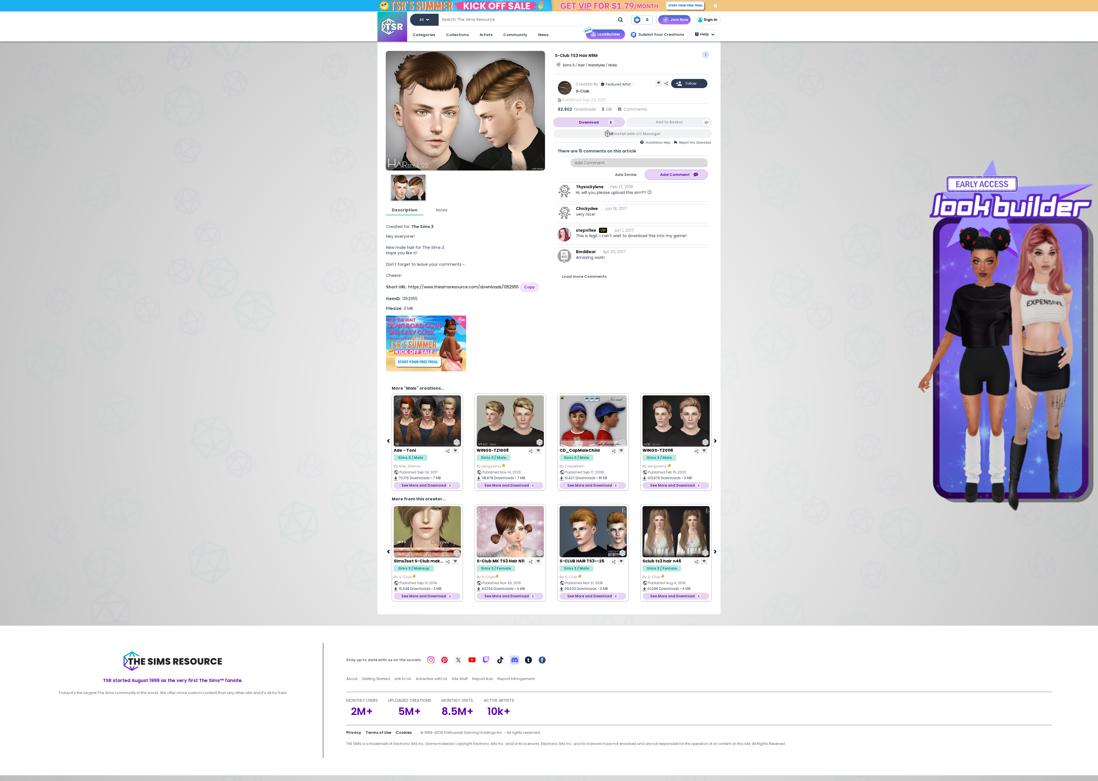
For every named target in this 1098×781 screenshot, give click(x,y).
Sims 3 (568, 65)
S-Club (582, 91)
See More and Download (423, 485)
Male (612, 65)
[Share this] (666, 83)
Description (404, 210)
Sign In (710, 19)
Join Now (679, 19)
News (543, 34)
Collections (457, 34)
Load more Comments (584, 276)
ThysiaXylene (590, 187)
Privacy (353, 732)
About (351, 678)
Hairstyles (596, 65)
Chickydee (587, 208)
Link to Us (403, 678)
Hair (581, 65)
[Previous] (389, 440)
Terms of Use (378, 732)
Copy (529, 287)
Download (589, 122)
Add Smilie (625, 174)
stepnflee (586, 230)
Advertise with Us (431, 678)
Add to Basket (669, 122)
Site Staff (460, 678)
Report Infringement (516, 678)
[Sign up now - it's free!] (426, 343)
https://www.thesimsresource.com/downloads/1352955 (463, 287)
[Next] (716, 440)
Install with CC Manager (637, 133)
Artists (486, 34)
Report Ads (482, 678)
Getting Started (376, 678)
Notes (441, 210)
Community (515, 34)
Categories (424, 34)
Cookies (404, 732)
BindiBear (586, 252)
